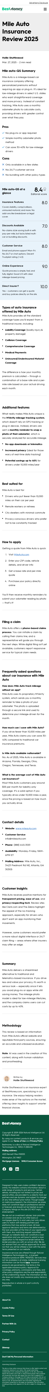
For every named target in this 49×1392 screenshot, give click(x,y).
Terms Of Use (8, 1315)
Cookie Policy (8, 1308)
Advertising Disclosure (38, 3)
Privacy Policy (8, 1331)
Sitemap (6, 1347)
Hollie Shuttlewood (12, 57)
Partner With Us (9, 1323)
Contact (5, 1339)
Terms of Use (6, 1380)
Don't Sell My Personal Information (17, 1356)
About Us (6, 1300)
